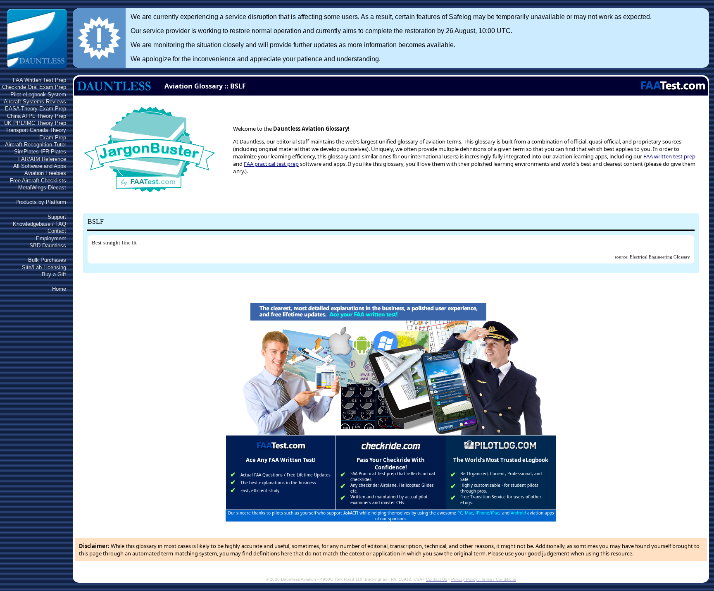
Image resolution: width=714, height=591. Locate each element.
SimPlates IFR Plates (40, 151)
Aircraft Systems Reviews (35, 101)
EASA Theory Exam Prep (35, 108)
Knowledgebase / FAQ (39, 224)
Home (59, 289)
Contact (57, 231)
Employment (51, 238)
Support (57, 217)
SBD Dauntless (47, 245)
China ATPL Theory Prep (36, 116)
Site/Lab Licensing (44, 267)
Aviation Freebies (45, 173)
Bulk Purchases (47, 260)
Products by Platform (40, 202)
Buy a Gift (54, 274)
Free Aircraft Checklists (38, 180)
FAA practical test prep (271, 163)
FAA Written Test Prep (39, 80)
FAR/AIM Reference (42, 159)
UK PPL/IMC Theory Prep (35, 123)
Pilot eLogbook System (38, 94)
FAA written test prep (669, 156)
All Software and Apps (39, 166)
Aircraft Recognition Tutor (35, 144)
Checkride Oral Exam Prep (34, 87)
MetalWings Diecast (42, 187)
